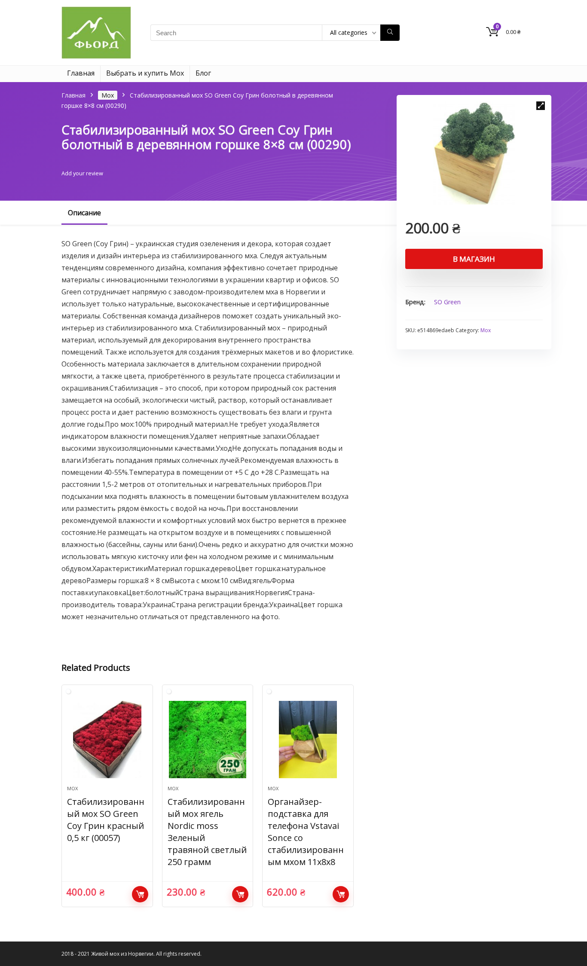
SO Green (447, 302)
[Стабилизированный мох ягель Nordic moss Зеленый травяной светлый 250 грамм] (208, 739)
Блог (203, 73)
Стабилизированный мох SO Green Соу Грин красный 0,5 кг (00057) (105, 820)
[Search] (390, 32)
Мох (107, 95)
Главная (81, 73)
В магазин (474, 259)
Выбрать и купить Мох (145, 73)
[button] (540, 105)
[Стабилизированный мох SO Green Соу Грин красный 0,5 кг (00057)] (107, 739)
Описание (84, 212)
